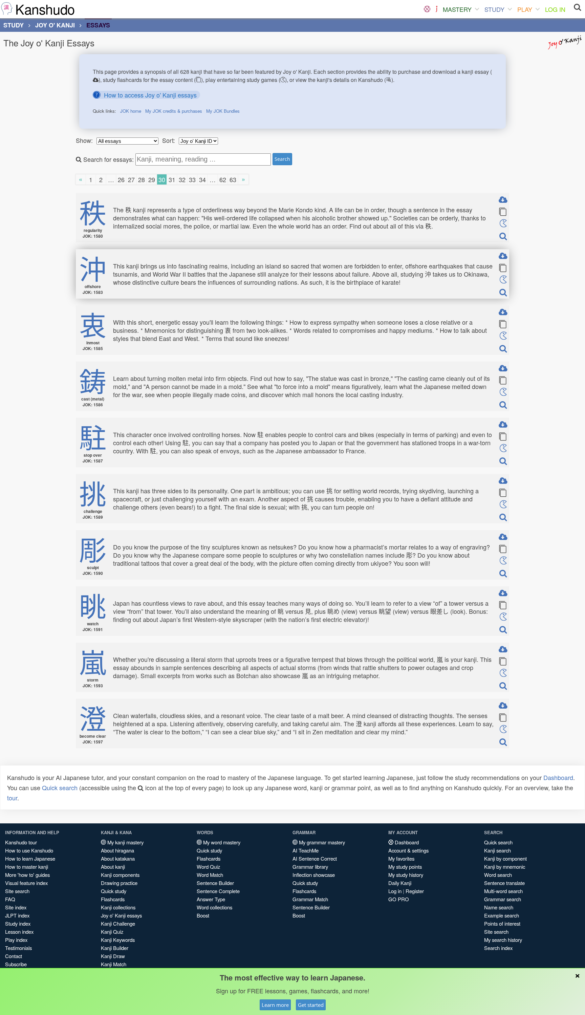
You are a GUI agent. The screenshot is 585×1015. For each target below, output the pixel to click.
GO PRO (398, 899)
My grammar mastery (321, 842)
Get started (311, 1004)
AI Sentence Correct (314, 858)
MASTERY (457, 9)
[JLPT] (436, 9)
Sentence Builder (215, 882)
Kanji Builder (114, 947)
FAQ (10, 899)
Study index (17, 923)
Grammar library (310, 866)
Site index (15, 907)
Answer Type (211, 899)
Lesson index (19, 931)
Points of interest (502, 923)
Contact (13, 955)
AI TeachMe (305, 850)
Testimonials (18, 947)
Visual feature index (26, 882)
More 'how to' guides (27, 874)
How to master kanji (26, 866)
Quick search (60, 787)
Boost (203, 915)
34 (202, 179)
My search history (503, 939)
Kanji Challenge (118, 923)
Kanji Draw (113, 955)
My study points (405, 866)
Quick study (113, 890)
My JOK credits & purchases (173, 111)
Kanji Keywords (118, 939)
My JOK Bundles (223, 111)
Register (415, 890)
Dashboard (558, 777)
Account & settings (408, 850)
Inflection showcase (313, 874)
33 (192, 179)
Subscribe (16, 964)
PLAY (524, 9)
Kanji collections (118, 907)
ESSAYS (98, 25)
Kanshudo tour (21, 842)
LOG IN (555, 9)
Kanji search (497, 850)
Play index (16, 939)
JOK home (130, 111)
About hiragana (117, 850)
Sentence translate (504, 882)
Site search (17, 890)
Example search (501, 915)
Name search (498, 907)
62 (222, 179)
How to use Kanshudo (29, 850)
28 (141, 179)
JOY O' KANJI (55, 25)
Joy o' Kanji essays (121, 915)
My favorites (401, 858)
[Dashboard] (427, 9)
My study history (405, 874)
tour (12, 797)
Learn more (275, 1004)
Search (282, 159)
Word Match (210, 874)
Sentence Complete (218, 890)
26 (121, 179)
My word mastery (221, 842)
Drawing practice (119, 882)
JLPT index (17, 915)
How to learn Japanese (30, 858)
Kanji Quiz (112, 931)
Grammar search (502, 899)
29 (151, 179)
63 (233, 179)
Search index (498, 947)
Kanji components (120, 874)
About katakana (118, 858)
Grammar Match (310, 899)
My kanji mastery (125, 842)
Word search (498, 874)
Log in (395, 890)
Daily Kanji (399, 882)
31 (172, 179)
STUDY (494, 9)
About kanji (113, 866)
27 (131, 179)
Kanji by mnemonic (504, 866)
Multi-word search (503, 890)
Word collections (214, 907)
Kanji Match (113, 964)
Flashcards (113, 899)
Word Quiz (208, 866)
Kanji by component (505, 858)
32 (182, 179)
